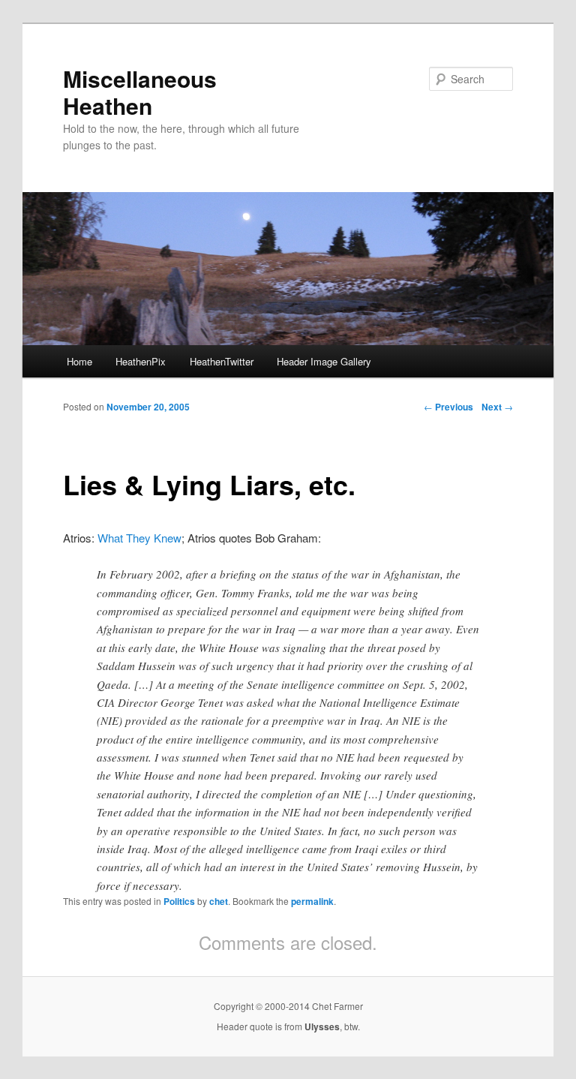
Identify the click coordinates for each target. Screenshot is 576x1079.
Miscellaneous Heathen (140, 92)
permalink (312, 901)
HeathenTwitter (222, 361)
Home (79, 361)
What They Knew (140, 538)
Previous (448, 406)
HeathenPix (141, 361)
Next (497, 406)
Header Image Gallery (324, 361)
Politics (179, 901)
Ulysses (322, 1026)
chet (218, 901)
